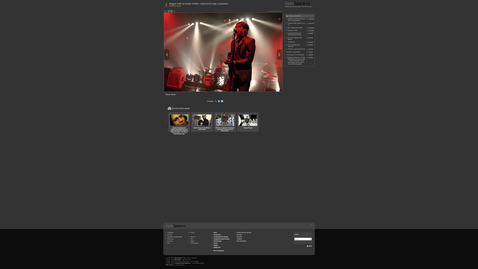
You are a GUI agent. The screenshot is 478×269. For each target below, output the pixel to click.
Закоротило (291, 42)
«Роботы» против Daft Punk (296, 49)
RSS (168, 243)
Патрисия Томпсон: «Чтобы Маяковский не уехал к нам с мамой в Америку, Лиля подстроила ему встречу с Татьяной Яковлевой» (296, 61)
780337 (310, 52)
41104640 (311, 19)
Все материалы (242, 241)
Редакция (170, 232)
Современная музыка (293, 6)
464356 (310, 57)
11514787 (311, 23)
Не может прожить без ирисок (295, 38)
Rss (310, 246)
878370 (310, 38)
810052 (310, 45)
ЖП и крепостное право (295, 27)
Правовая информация (174, 236)
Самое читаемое (295, 16)
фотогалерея (307, 6)
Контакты (170, 241)
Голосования (194, 243)
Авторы (169, 234)
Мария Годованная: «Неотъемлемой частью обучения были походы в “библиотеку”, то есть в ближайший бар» (179, 130)
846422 (310, 42)
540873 (310, 55)
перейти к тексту (175, 6)
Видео (192, 241)
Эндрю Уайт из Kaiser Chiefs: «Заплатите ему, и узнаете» (198, 3)
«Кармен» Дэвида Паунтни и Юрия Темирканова (297, 19)
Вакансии (170, 239)
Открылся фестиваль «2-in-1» (296, 24)
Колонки (239, 236)
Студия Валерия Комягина (183, 263)
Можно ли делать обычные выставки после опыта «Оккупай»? (225, 129)
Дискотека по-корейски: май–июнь (202, 128)
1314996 (311, 30)
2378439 (311, 28)
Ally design (178, 259)
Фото (192, 239)
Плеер (192, 232)
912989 (310, 33)
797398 (310, 49)
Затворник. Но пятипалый (296, 54)
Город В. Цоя (247, 128)
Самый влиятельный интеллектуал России (294, 33)
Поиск (296, 234)
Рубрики (239, 239)
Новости (193, 236)
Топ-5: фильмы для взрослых (294, 45)
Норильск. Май (292, 30)
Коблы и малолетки (294, 52)
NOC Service (169, 265)
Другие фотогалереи (181, 108)
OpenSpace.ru (179, 258)
